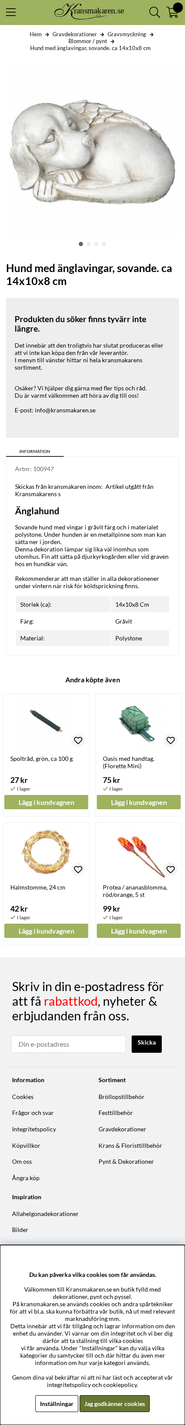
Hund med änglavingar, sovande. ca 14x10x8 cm (90, 47)
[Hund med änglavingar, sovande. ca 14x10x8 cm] (81, 244)
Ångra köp (26, 1177)
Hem (36, 34)
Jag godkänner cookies (114, 1403)
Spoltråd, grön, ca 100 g (41, 758)
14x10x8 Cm (132, 604)
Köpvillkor (26, 1145)
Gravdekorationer (74, 34)
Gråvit (123, 621)
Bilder (20, 1229)
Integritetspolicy (34, 1129)
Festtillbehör (116, 1112)
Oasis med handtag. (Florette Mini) (128, 762)
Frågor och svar (33, 1112)
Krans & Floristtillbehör (130, 1145)
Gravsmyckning (127, 34)
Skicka (147, 1042)
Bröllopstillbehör (122, 1096)
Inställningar (57, 1403)
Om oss (22, 1161)
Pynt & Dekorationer (126, 1161)
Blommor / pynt (87, 41)
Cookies (23, 1096)
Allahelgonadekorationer (45, 1213)
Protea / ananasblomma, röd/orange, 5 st (135, 891)
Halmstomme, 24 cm (37, 887)
